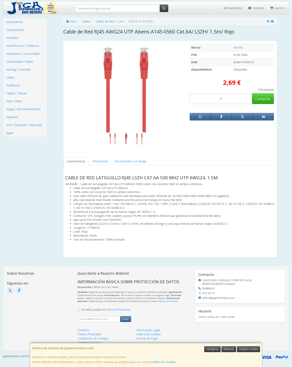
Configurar (212, 349)
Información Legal (148, 330)
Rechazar (229, 349)
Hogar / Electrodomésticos (23, 109)
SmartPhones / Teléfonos (22, 46)
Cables (10, 77)
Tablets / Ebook (16, 93)
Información (100, 161)
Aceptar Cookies (248, 349)
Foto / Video (14, 101)
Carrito (279, 8)
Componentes (15, 30)
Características (76, 161)
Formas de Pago (147, 338)
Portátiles (12, 38)
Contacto (257, 8)
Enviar (125, 319)
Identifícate (234, 8)
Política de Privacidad (168, 301)
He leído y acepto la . (106, 309)
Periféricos (13, 85)
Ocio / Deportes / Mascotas (24, 125)
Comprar (263, 98)
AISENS (238, 47)
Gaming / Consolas (18, 69)
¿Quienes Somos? (89, 342)
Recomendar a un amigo (130, 161)
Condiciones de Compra (92, 338)
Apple (9, 133)
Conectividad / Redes (19, 61)
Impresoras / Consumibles (23, 53)
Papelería (12, 117)
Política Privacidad (89, 334)
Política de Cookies (163, 362)
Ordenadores (14, 22)
